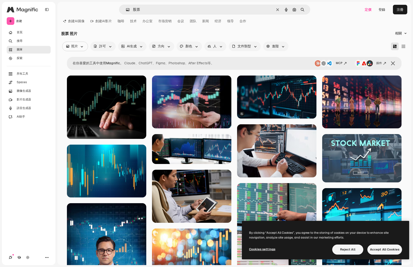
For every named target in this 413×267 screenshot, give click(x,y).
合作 (242, 21)
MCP (339, 63)
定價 (368, 9)
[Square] (403, 46)
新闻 (205, 21)
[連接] (10, 257)
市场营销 (165, 21)
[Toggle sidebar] (47, 9)
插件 (379, 63)
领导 (230, 21)
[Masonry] (395, 46)
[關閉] (393, 63)
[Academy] (19, 257)
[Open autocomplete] (125, 9)
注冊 (400, 9)
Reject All (347, 249)
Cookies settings (262, 249)
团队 (193, 21)
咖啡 (121, 21)
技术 (133, 21)
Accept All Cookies (384, 249)
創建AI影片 (103, 21)
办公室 (147, 21)
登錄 (382, 9)
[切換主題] (28, 257)
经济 (218, 21)
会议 (180, 21)
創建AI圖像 (76, 21)
